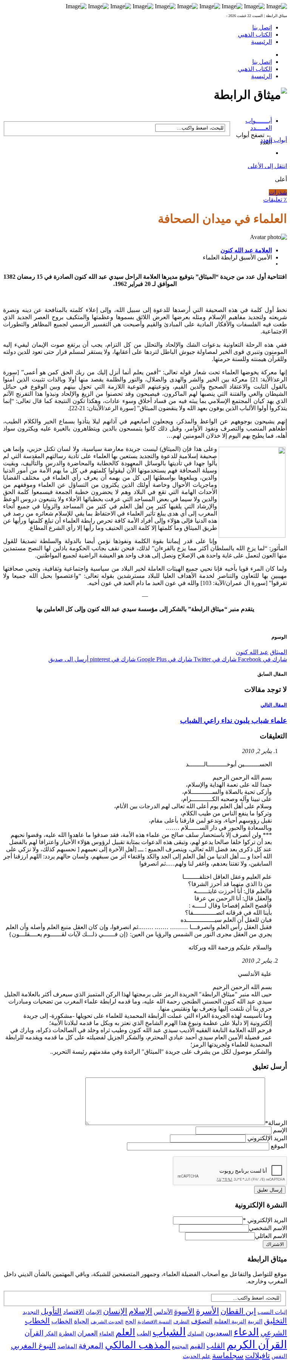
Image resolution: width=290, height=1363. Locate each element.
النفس (279, 1356)
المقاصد (67, 1346)
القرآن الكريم (257, 1344)
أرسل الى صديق (68, 659)
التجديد (31, 1312)
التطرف (181, 1321)
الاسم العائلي (271, 1236)
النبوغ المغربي (33, 1345)
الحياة (81, 1321)
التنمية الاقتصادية (154, 1321)
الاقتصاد (73, 1311)
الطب (144, 1333)
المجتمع (180, 1346)
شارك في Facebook (261, 659)
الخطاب (61, 1321)
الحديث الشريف (107, 1321)
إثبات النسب (272, 1312)
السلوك (195, 1334)
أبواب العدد (273, 140)
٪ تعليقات (275, 199)
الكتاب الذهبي (255, 34)
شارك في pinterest (112, 659)
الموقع (279, 1146)
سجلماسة (228, 1355)
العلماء (106, 1334)
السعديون (218, 1333)
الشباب (169, 1332)
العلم (125, 1332)
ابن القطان (238, 1311)
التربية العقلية (230, 1321)
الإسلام (140, 1311)
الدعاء (246, 1332)
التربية (255, 1321)
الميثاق (278, 652)
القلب (216, 1345)
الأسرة (207, 1311)
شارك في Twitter (214, 659)
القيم (197, 1346)
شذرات (278, 192)
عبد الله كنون (252, 652)
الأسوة (184, 1311)
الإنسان (115, 1311)
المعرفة (91, 1345)
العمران (87, 1333)
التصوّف (202, 1321)
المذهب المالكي (137, 1345)
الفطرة (67, 1334)
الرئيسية (261, 42)
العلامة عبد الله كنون (246, 250)
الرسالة (276, 1123)
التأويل (51, 1311)
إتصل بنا (262, 27)
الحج (130, 1321)
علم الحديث (197, 1356)
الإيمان (94, 1312)
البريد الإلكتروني (267, 1138)
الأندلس (163, 1312)
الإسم (280, 1130)
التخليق (275, 1321)
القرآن (34, 1333)
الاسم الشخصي (268, 1228)
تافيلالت (257, 1355)
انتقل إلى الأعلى (267, 166)
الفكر (51, 1334)
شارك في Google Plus (164, 659)
